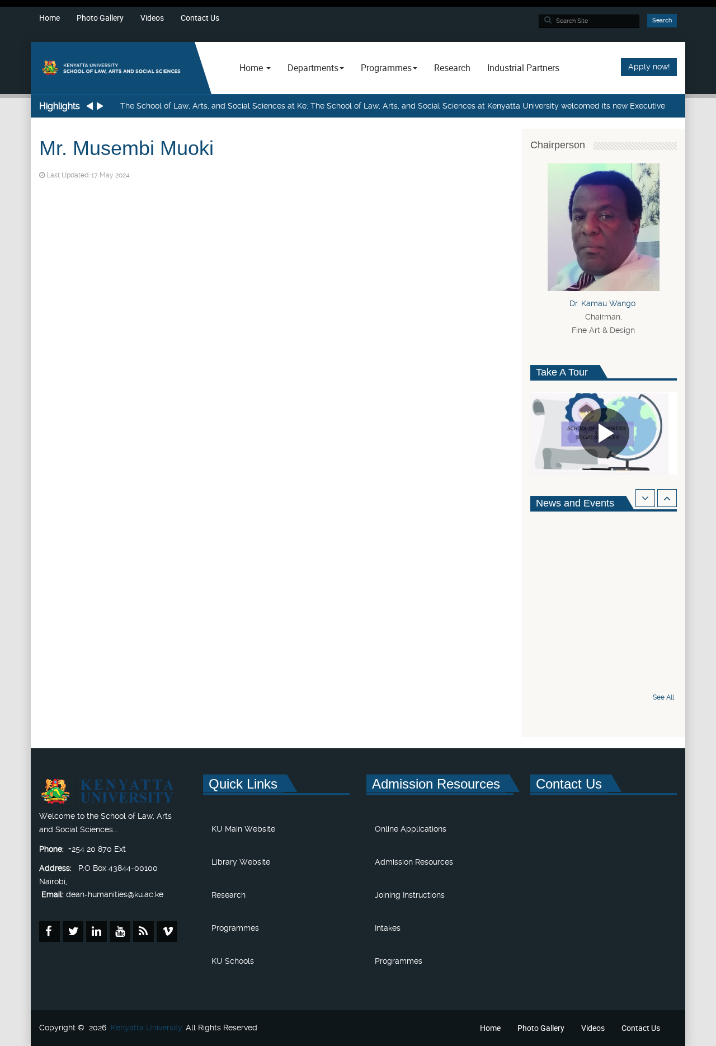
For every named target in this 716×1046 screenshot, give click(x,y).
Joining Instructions (410, 894)
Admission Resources (414, 861)
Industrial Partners (523, 68)
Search (662, 20)
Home (49, 17)
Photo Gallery (100, 17)
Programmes (235, 927)
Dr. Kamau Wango (603, 303)
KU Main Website (243, 828)
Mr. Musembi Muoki (126, 148)
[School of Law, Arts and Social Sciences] (112, 67)
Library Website (240, 861)
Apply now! (649, 66)
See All (663, 697)
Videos (152, 17)
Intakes (388, 927)
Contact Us (200, 17)
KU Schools (232, 960)
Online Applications (410, 828)
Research (452, 68)
